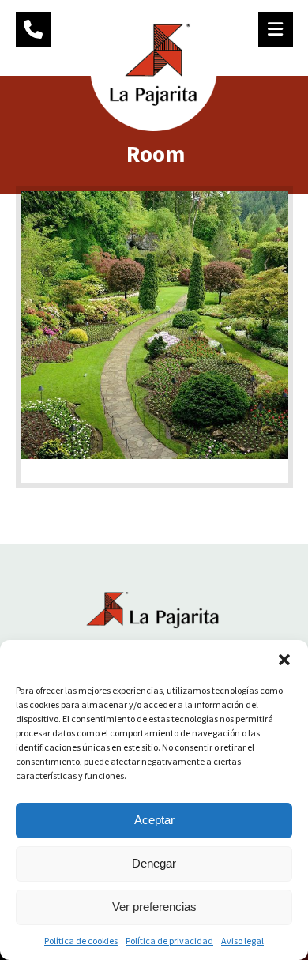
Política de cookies (81, 941)
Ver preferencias (154, 906)
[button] (284, 660)
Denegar (154, 863)
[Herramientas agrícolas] (153, 67)
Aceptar (154, 819)
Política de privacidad (169, 941)
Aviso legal (242, 941)
